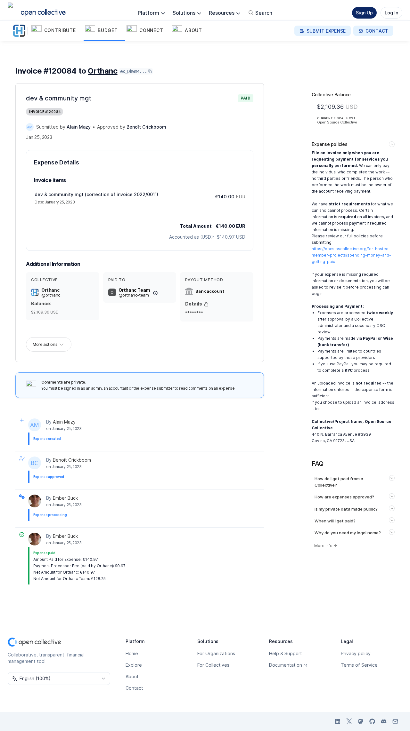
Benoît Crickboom (72, 460)
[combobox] (59, 678)
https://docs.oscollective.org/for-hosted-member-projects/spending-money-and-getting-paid (351, 255)
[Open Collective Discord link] (383, 721)
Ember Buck (65, 498)
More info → (325, 545)
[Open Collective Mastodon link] (360, 721)
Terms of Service (359, 665)
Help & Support (285, 653)
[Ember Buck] (34, 501)
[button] (57, 30)
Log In (391, 12)
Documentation (285, 665)
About (132, 676)
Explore (134, 665)
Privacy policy (356, 653)
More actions (45, 344)
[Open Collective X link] (349, 721)
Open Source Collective (337, 122)
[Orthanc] (20, 30)
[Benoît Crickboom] (34, 463)
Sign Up (364, 12)
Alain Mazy (64, 422)
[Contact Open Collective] (395, 721)
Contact (134, 688)
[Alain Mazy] (30, 127)
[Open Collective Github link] (372, 721)
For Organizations (216, 653)
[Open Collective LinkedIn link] (337, 721)
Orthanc (102, 70)
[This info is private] (206, 304)
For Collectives (213, 665)
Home (132, 653)
